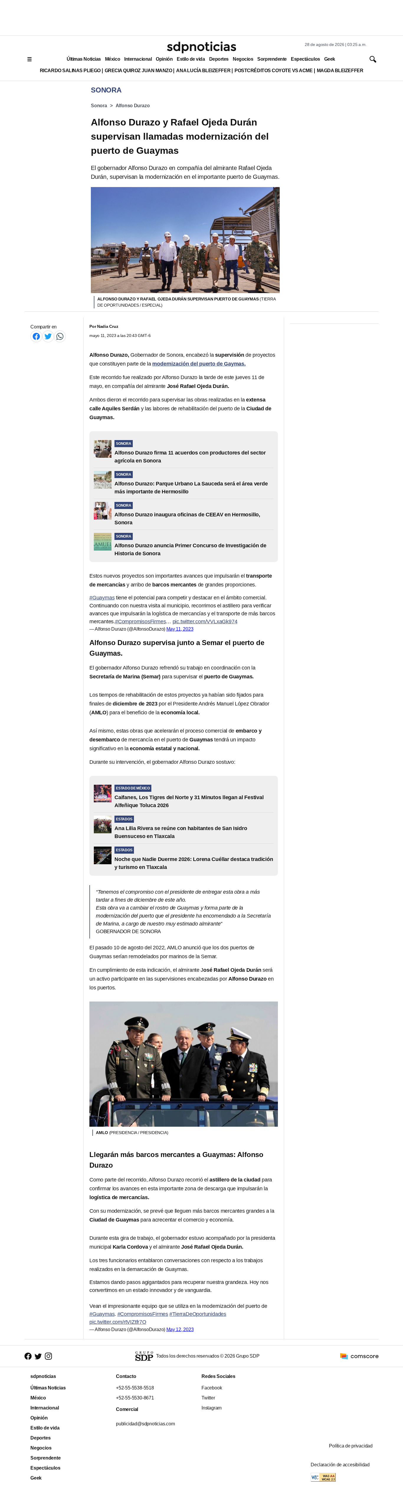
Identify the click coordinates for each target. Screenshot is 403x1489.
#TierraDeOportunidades (197, 1314)
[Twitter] (48, 336)
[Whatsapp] (60, 336)
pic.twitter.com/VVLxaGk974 (205, 621)
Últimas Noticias (84, 59)
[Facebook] (36, 336)
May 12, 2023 (180, 1329)
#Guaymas (101, 598)
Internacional (138, 59)
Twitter (208, 1397)
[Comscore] (359, 1356)
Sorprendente (272, 59)
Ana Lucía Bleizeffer (203, 70)
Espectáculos (305, 59)
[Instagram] (48, 1356)
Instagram (212, 1407)
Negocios (243, 59)
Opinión (164, 59)
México (112, 59)
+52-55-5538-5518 (135, 1387)
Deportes (219, 59)
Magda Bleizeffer (340, 70)
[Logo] (201, 47)
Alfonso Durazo (133, 105)
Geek (329, 59)
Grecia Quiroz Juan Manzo (138, 70)
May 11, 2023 (180, 629)
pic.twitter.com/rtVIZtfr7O (117, 1322)
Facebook (212, 1387)
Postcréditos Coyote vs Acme (273, 70)
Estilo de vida (191, 59)
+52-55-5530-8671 (135, 1397)
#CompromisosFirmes (140, 621)
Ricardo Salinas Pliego (70, 70)
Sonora (99, 105)
